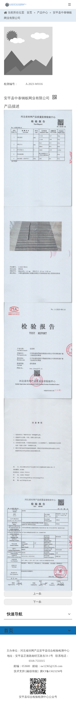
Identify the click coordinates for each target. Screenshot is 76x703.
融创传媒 (32, 671)
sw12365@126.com (51, 666)
